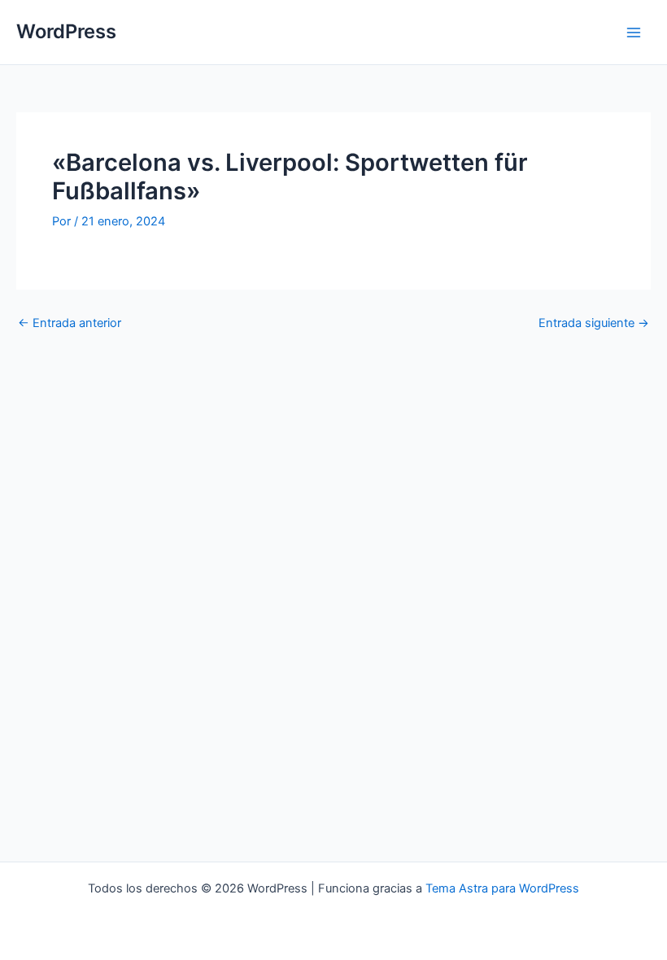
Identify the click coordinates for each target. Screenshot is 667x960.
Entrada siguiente (593, 323)
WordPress (66, 31)
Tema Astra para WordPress (502, 888)
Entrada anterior (69, 323)
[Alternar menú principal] (634, 32)
